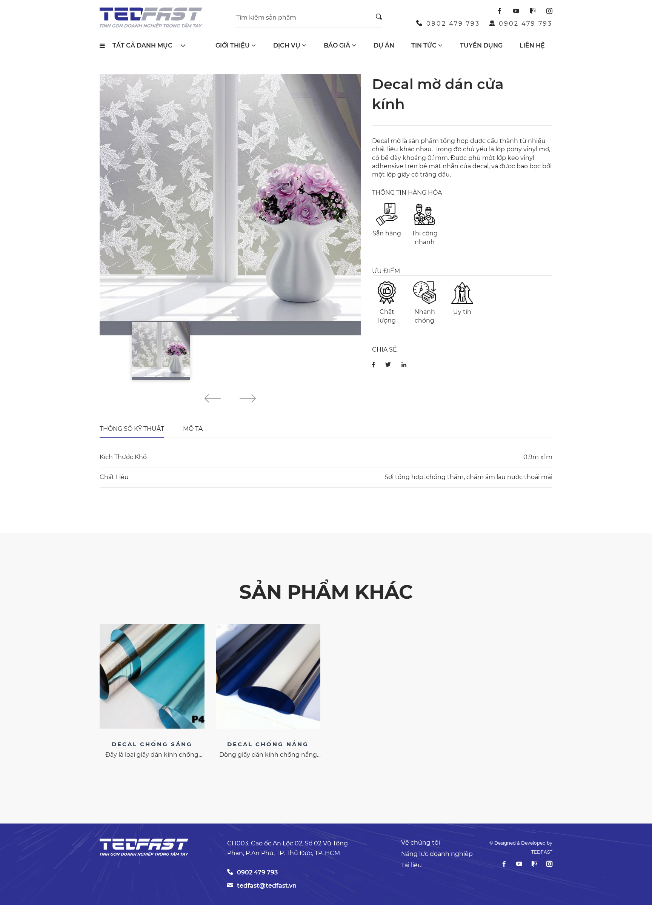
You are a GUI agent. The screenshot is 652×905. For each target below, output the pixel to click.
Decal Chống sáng (152, 744)
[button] (212, 399)
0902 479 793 (453, 23)
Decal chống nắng (268, 744)
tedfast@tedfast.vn (267, 885)
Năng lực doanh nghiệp (437, 853)
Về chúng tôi (420, 842)
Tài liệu (411, 865)
